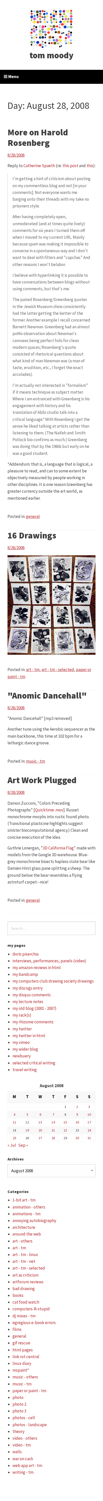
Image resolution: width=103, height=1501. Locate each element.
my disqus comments (31, 995)
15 (65, 1122)
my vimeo (21, 1042)
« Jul (12, 1145)
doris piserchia (25, 954)
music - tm (35, 761)
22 (65, 1130)
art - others (22, 1241)
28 (53, 1138)
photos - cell (23, 1417)
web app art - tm (27, 1465)
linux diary (21, 1363)
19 (27, 1130)
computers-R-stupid (31, 1309)
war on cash (22, 1458)
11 (14, 1122)
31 (89, 1138)
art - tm (33, 669)
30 (77, 1138)
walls (17, 1451)
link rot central (25, 1356)
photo (18, 1397)
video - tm (21, 1445)
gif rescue (21, 1343)
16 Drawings (32, 535)
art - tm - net (23, 1261)
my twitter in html (28, 1035)
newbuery (21, 1056)
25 (14, 1138)
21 (53, 1130)
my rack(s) (21, 1015)
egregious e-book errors (34, 1322)
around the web (26, 1234)
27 (40, 1138)
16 (77, 1122)
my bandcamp (25, 974)
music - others (25, 1377)
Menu (13, 76)
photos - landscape (29, 1424)
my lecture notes (27, 1001)
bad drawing (23, 1288)
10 (89, 1114)
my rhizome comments (33, 1022)
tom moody (52, 55)
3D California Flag (58, 848)
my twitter (22, 1029)
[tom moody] (51, 28)
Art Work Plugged (42, 780)
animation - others (28, 1207)
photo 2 (19, 1404)
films (17, 1329)
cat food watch (25, 1302)
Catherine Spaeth (39, 165)
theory (18, 1431)
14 (53, 1122)
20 (40, 1130)
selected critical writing (33, 1063)
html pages (22, 1350)
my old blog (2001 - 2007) (34, 1008)
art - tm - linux (25, 1254)
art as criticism (25, 1275)
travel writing (24, 1069)
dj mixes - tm (24, 1316)
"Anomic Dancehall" (47, 695)
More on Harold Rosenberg (38, 137)
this (89, 165)
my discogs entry (27, 988)
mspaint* (20, 1370)
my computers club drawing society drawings (53, 981)
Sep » (23, 1145)
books (18, 1295)
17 (89, 1122)
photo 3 (19, 1411)
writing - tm (23, 1472)
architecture (23, 1227)
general (33, 516)
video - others (24, 1438)
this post (70, 165)
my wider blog (25, 1049)
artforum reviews (28, 1282)
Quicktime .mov (49, 810)
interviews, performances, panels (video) (49, 961)
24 (89, 1130)
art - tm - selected (58, 669)
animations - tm (26, 1214)
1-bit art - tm (24, 1200)
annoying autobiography (34, 1220)
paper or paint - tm (29, 1390)
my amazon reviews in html (36, 967)
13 (40, 1122)
